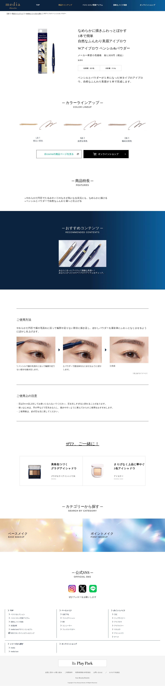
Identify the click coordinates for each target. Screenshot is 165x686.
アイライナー (119, 626)
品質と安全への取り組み (53, 672)
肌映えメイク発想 (17, 622)
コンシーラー (67, 626)
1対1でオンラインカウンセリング (22, 633)
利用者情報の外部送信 (83, 672)
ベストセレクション (18, 614)
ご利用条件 (68, 672)
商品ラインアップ (18, 13)
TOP (8, 13)
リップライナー (119, 618)
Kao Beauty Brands (82, 678)
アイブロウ (118, 622)
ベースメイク (67, 610)
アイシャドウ (119, 633)
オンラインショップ (69, 644)
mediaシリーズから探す (34, 13)
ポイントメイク (119, 610)
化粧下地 (65, 614)
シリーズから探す (16, 644)
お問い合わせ (98, 672)
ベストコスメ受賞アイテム (20, 618)
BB (63, 622)
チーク (116, 637)
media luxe (14, 651)
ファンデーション (68, 618)
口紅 (115, 614)
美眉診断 (14, 626)
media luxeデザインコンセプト (21, 629)
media (13, 648)
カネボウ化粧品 (114, 672)
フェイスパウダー (68, 629)
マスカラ (117, 629)
